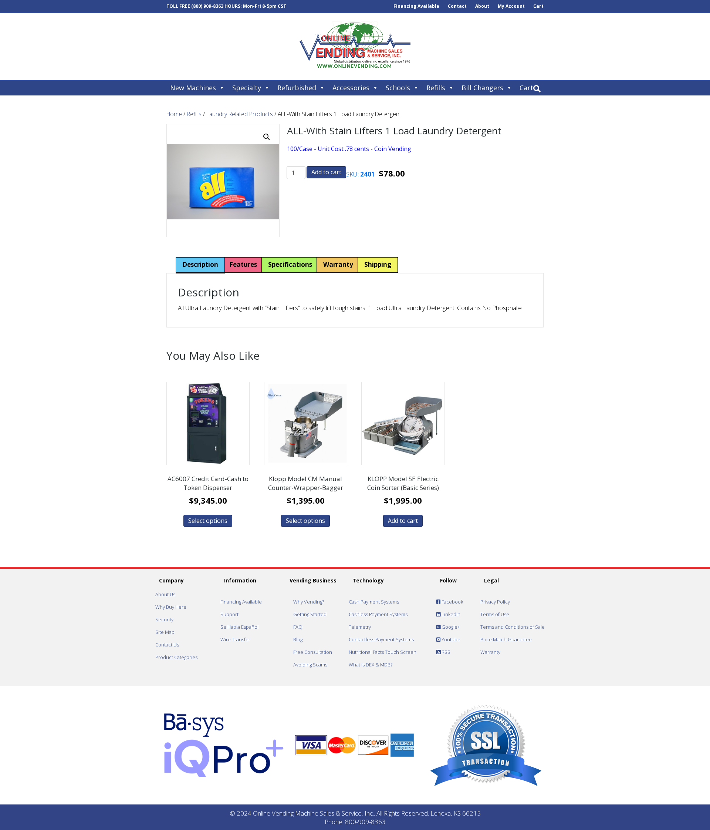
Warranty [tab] (338, 264)
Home (174, 114)
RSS (445, 652)
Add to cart (326, 172)
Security (164, 619)
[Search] (537, 88)
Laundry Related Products (239, 114)
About (482, 6)
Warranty (490, 652)
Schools (398, 87)
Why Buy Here (170, 607)
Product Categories (176, 657)
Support (229, 614)
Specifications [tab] (290, 264)
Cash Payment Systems (374, 601)
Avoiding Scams (310, 664)
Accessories (350, 87)
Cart (538, 6)
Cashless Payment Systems (378, 614)
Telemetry (360, 627)
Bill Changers (482, 87)
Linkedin (450, 614)
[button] (266, 137)
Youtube (450, 639)
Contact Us (167, 644)
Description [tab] (200, 264)
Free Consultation (312, 652)
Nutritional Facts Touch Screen (382, 652)
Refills (435, 87)
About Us (165, 594)
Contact (457, 6)
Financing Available (416, 6)
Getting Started (310, 614)
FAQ (297, 627)
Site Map (165, 632)
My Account (511, 6)
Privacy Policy (495, 601)
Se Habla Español (239, 627)
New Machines (193, 87)
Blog (297, 639)
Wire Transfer (235, 639)
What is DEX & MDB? (370, 664)
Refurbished (296, 87)
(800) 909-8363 (207, 6)
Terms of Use (494, 614)
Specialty (246, 87)
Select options (207, 521)
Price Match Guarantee (506, 639)
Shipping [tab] (377, 264)
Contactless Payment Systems (381, 639)
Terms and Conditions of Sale (512, 627)
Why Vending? (308, 601)
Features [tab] (243, 264)
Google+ (450, 627)
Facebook (451, 601)
